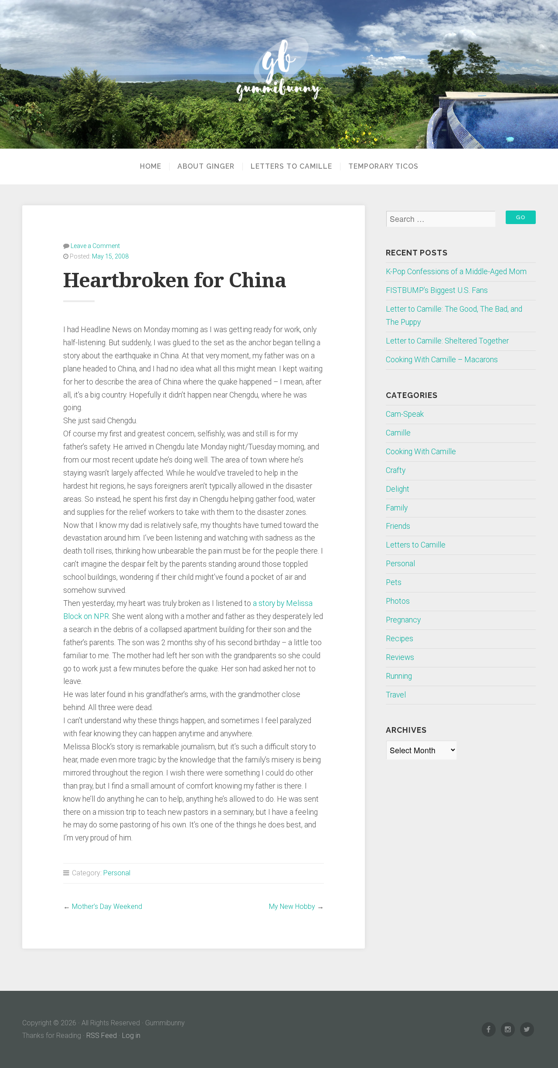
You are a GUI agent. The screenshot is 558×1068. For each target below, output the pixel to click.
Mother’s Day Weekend (107, 906)
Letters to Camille (291, 166)
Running (399, 676)
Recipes (399, 638)
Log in (131, 1035)
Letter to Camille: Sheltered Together (447, 341)
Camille (398, 433)
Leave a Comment (95, 245)
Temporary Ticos (383, 166)
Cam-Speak (405, 414)
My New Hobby (292, 906)
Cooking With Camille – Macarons (442, 359)
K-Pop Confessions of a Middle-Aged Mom (456, 271)
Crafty (395, 470)
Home (150, 166)
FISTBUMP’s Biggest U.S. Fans (437, 290)
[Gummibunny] (279, 74)
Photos (398, 601)
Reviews (400, 657)
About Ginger (206, 166)
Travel (396, 694)
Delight (397, 489)
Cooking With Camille (421, 451)
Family (397, 507)
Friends (398, 526)
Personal (116, 873)
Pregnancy (403, 620)
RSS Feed (101, 1035)
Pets (393, 582)
